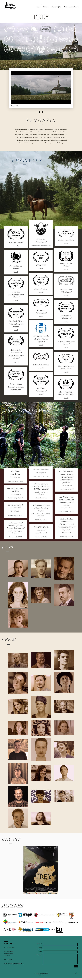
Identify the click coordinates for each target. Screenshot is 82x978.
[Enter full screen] (68, 102)
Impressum (41, 974)
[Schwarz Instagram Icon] (39, 112)
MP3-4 (48, 514)
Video (37, 533)
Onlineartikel (17, 477)
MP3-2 (15, 531)
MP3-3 (20, 531)
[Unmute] (16, 102)
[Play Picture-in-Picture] (66, 102)
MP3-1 (10, 531)
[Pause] (13, 102)
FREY (41, 17)
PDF (11, 477)
